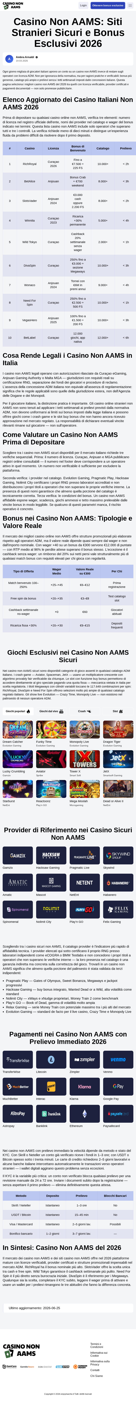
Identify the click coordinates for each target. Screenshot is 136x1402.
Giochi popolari (15, 711)
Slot (115, 711)
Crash (82, 711)
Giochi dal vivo (48, 711)
